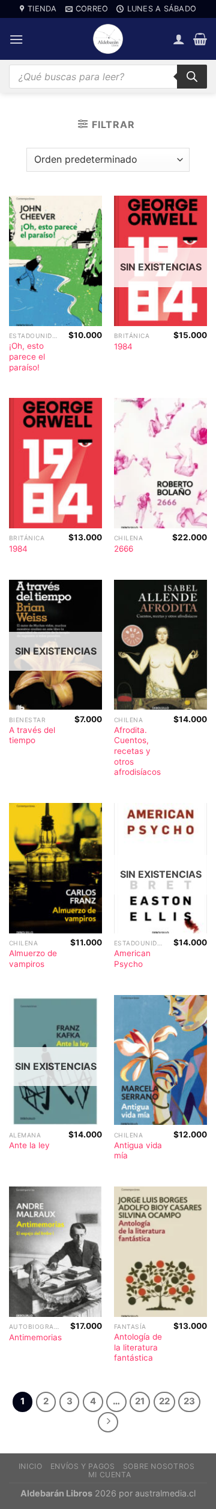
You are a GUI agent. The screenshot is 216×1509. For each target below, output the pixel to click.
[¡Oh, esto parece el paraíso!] (55, 261)
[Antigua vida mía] (160, 1060)
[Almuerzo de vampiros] (55, 868)
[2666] (160, 463)
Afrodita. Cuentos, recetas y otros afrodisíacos (137, 751)
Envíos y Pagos (82, 1466)
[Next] (108, 1422)
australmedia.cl (165, 1493)
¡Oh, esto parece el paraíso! (27, 356)
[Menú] (16, 39)
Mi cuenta (109, 1474)
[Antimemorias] (55, 1251)
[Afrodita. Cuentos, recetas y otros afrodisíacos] (160, 645)
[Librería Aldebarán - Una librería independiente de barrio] (108, 39)
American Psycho (132, 958)
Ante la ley (29, 1145)
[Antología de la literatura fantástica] (160, 1251)
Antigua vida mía (138, 1150)
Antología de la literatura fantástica (138, 1347)
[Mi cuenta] (179, 39)
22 (164, 1401)
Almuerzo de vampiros (33, 958)
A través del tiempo (32, 735)
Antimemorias (35, 1337)
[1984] (55, 463)
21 (140, 1401)
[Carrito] (200, 39)
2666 (123, 548)
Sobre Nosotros (159, 1466)
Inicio (31, 1466)
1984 (123, 346)
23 (189, 1401)
